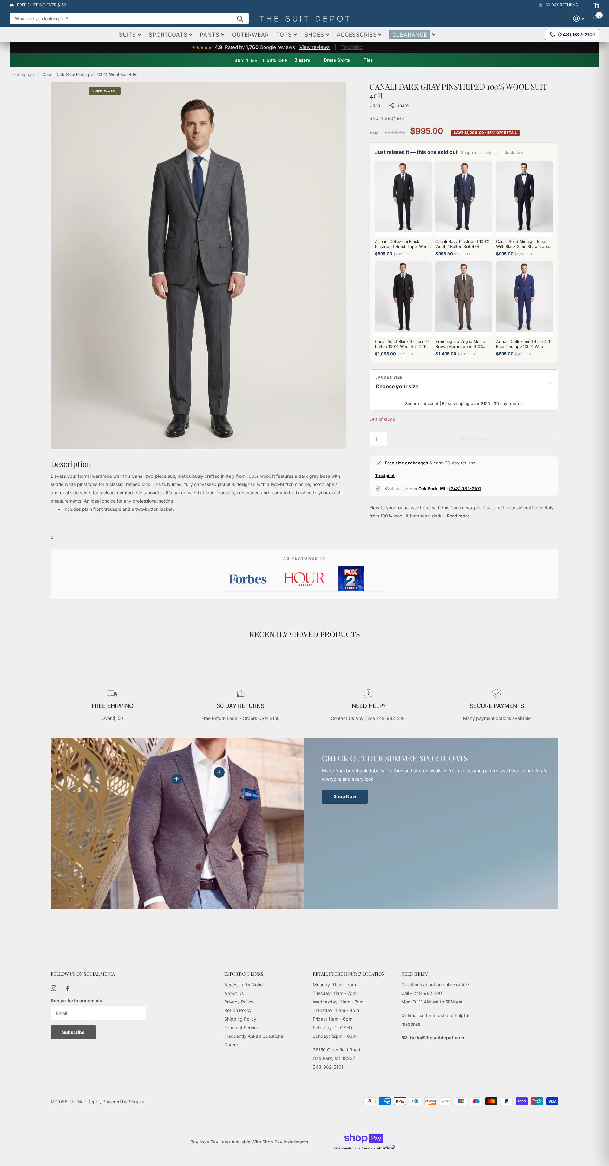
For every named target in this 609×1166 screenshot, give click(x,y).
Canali (376, 105)
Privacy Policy (238, 1001)
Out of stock (474, 438)
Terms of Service (241, 1027)
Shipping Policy (240, 1019)
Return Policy (238, 1010)
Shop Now (345, 796)
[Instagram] (53, 988)
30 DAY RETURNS (562, 5)
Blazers (302, 60)
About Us (234, 993)
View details (219, 772)
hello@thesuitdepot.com (437, 1037)
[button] (464, 382)
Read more (458, 515)
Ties (368, 60)
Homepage (23, 74)
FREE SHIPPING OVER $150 (41, 5)
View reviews (314, 47)
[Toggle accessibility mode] (596, 5)
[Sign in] (579, 18)
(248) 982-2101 (465, 488)
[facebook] (67, 988)
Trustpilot (352, 47)
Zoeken (240, 18)
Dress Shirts (337, 60)
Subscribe (73, 1032)
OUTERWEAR (250, 34)
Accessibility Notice (244, 984)
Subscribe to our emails (76, 1000)
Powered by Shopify (123, 1101)
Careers (232, 1044)
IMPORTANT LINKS (243, 974)
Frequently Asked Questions (253, 1036)
